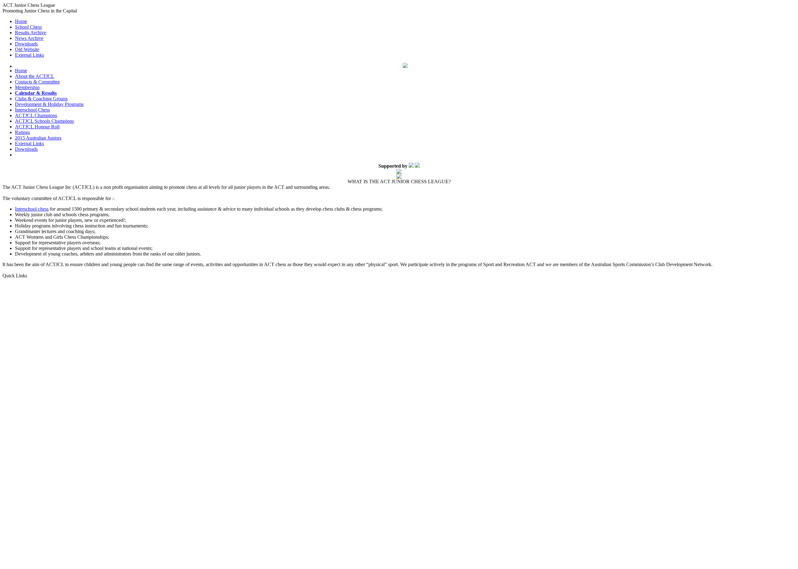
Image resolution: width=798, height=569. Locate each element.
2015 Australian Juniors (38, 138)
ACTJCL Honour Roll (37, 126)
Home (21, 21)
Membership (27, 87)
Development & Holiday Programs (49, 104)
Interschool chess (32, 209)
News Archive (29, 38)
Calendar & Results (36, 93)
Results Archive (30, 32)
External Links (29, 55)
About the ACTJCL (34, 76)
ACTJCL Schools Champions (44, 121)
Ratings (22, 132)
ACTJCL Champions (36, 115)
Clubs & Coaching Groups (41, 98)
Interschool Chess (32, 109)
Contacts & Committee (37, 81)
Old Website (27, 49)
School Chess (28, 27)
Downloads (26, 43)
